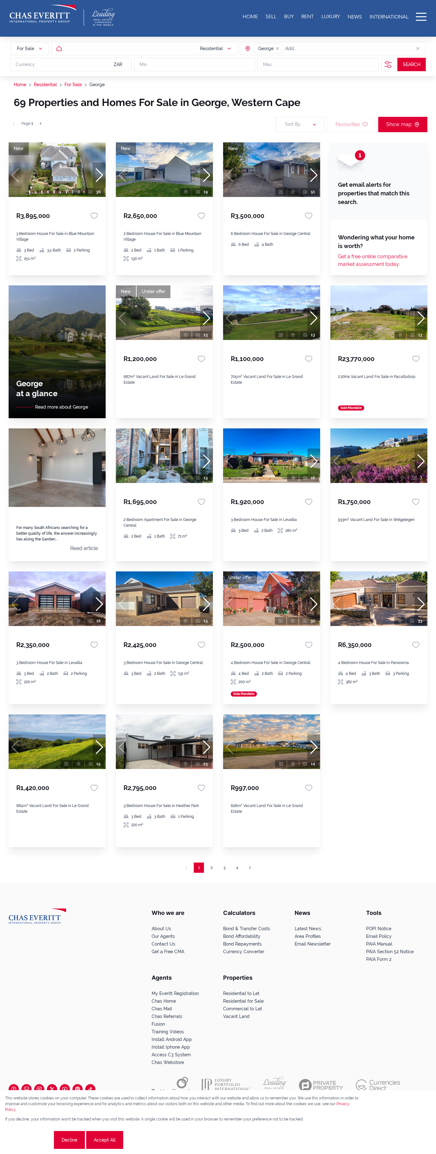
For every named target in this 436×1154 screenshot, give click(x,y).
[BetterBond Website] (170, 1085)
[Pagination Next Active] (40, 123)
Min (143, 64)
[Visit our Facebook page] (14, 1089)
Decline (69, 1140)
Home (20, 84)
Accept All (105, 1140)
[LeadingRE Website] (274, 1085)
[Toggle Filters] (388, 64)
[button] (277, 48)
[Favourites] (94, 216)
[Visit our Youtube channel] (65, 1089)
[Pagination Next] (250, 868)
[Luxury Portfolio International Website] (226, 1085)
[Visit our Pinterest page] (77, 1089)
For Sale (73, 84)
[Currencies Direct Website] (378, 1085)
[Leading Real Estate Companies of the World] (103, 17)
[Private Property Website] (321, 1085)
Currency (25, 64)
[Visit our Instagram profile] (39, 1089)
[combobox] (310, 48)
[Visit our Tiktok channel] (90, 1089)
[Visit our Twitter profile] (52, 1089)
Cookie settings (29, 1140)
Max (267, 64)
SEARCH (411, 64)
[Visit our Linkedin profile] (26, 1089)
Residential (45, 84)
